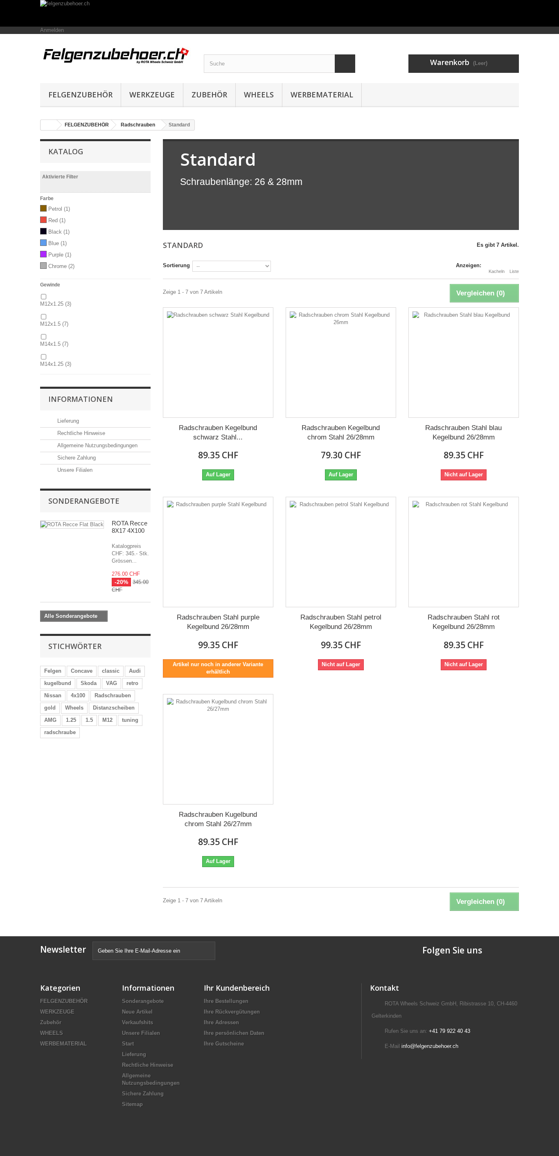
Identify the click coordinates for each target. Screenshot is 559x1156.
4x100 (78, 695)
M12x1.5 (54, 324)
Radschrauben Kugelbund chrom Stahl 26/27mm (218, 819)
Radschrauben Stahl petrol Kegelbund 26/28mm (340, 622)
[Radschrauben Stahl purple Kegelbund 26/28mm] (218, 552)
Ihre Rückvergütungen (232, 1012)
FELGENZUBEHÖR (80, 94)
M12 (107, 720)
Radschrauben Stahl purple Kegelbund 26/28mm (218, 622)
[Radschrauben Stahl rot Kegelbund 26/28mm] (463, 552)
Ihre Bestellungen (226, 1001)
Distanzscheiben (114, 708)
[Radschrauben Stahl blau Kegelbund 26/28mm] (463, 362)
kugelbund (57, 683)
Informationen (80, 399)
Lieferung (67, 421)
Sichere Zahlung (76, 458)
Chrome (61, 266)
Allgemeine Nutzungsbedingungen (96, 445)
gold (50, 708)
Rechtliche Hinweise (80, 433)
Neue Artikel (137, 1012)
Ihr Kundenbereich (237, 988)
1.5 (89, 720)
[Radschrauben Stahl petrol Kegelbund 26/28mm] (341, 552)
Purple (59, 255)
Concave (81, 671)
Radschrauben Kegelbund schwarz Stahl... (218, 432)
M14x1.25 (55, 364)
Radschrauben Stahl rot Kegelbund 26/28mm (464, 622)
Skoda (89, 683)
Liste (514, 271)
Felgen (52, 671)
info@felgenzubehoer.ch (429, 1046)
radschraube (60, 732)
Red (56, 220)
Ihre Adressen (221, 1022)
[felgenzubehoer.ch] (279, 13)
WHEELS (259, 94)
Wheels (74, 708)
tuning (130, 720)
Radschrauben (113, 695)
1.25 (71, 720)
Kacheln (497, 271)
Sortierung (176, 265)
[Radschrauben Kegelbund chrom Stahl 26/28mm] (341, 362)
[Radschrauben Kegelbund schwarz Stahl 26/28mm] (218, 362)
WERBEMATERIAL (322, 94)
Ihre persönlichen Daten (234, 1033)
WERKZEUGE (152, 94)
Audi (135, 671)
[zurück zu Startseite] (48, 125)
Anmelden (52, 30)
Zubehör (209, 94)
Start (128, 1044)
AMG (50, 720)
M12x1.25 (55, 304)
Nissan (52, 695)
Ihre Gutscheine (224, 1044)
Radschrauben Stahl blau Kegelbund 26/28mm (463, 432)
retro (132, 683)
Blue (57, 243)
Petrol (59, 209)
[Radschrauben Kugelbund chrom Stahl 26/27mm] (218, 749)
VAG (111, 683)
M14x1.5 (54, 344)
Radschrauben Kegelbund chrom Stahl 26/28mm (341, 432)
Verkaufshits (137, 1022)
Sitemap (132, 1104)
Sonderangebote (83, 501)
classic (110, 671)
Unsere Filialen (74, 470)
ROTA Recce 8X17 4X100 (129, 527)
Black (59, 232)
